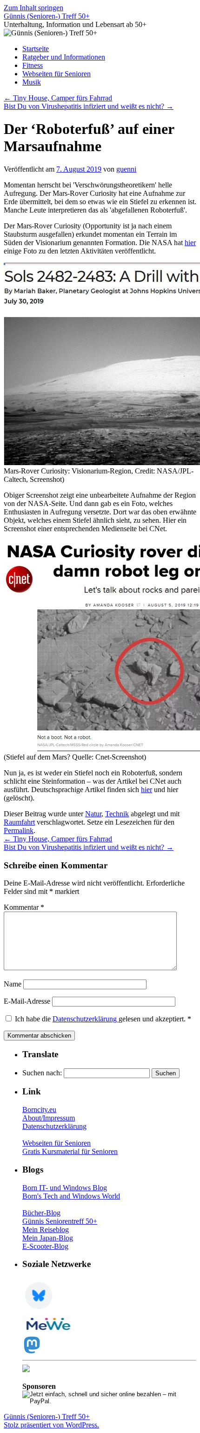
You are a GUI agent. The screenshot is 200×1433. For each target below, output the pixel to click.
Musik (31, 82)
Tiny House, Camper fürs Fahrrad (58, 98)
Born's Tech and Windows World (71, 1196)
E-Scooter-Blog (45, 1246)
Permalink (18, 830)
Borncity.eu (39, 1109)
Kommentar (24, 907)
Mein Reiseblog (45, 1229)
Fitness (32, 65)
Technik (117, 814)
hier (190, 243)
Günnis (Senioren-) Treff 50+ (47, 16)
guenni (126, 169)
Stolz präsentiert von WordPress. (51, 1425)
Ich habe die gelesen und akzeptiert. (103, 1019)
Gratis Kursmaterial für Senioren (70, 1151)
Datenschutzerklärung (86, 1019)
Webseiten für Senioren (56, 74)
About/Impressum (48, 1118)
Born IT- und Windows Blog (64, 1188)
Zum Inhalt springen (33, 8)
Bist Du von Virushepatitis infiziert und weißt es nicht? (88, 106)
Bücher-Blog (41, 1213)
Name (12, 984)
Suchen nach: (42, 1073)
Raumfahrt (19, 822)
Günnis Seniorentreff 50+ (59, 1221)
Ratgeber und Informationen (63, 57)
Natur (93, 814)
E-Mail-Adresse (27, 1001)
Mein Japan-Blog (47, 1238)
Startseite (35, 49)
